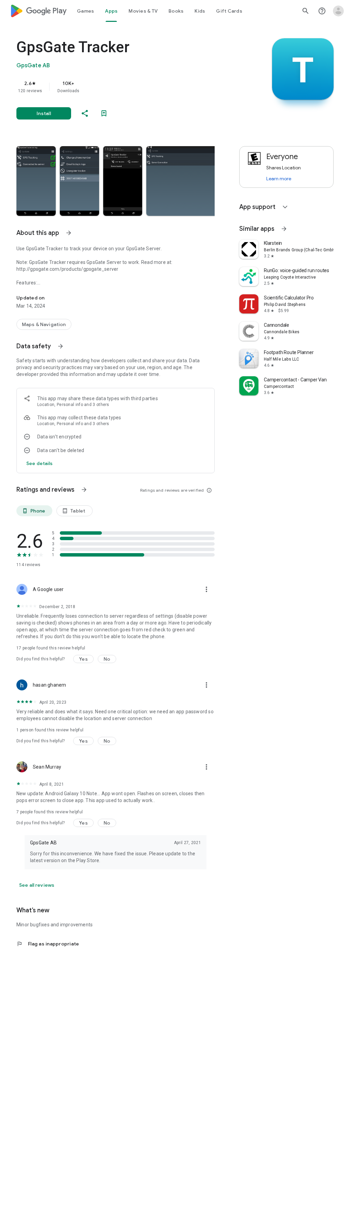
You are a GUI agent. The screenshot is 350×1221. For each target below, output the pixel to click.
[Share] (85, 113)
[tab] (85, 11)
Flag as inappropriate (47, 944)
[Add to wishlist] (104, 113)
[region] (125, 86)
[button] (36, 181)
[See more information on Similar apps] (284, 229)
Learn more (278, 179)
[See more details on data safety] (40, 463)
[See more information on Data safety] (60, 346)
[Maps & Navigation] (43, 324)
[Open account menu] (338, 11)
